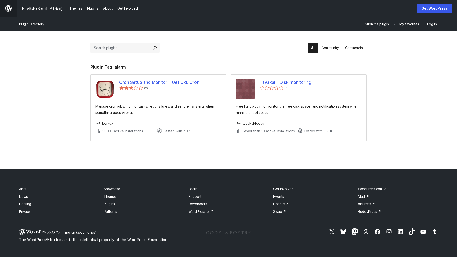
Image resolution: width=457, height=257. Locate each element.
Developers (198, 204)
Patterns (110, 211)
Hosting (25, 204)
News (23, 196)
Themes (110, 196)
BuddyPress (369, 211)
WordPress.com (372, 189)
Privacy (25, 211)
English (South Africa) (80, 232)
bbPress (366, 204)
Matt (363, 196)
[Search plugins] (155, 48)
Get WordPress (435, 8)
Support (195, 196)
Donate (281, 204)
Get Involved (283, 189)
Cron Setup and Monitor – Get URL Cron (159, 82)
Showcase (112, 189)
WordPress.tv (201, 211)
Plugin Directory (31, 24)
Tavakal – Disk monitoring (285, 82)
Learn (193, 189)
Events (278, 196)
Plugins (109, 204)
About (24, 189)
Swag (279, 211)
